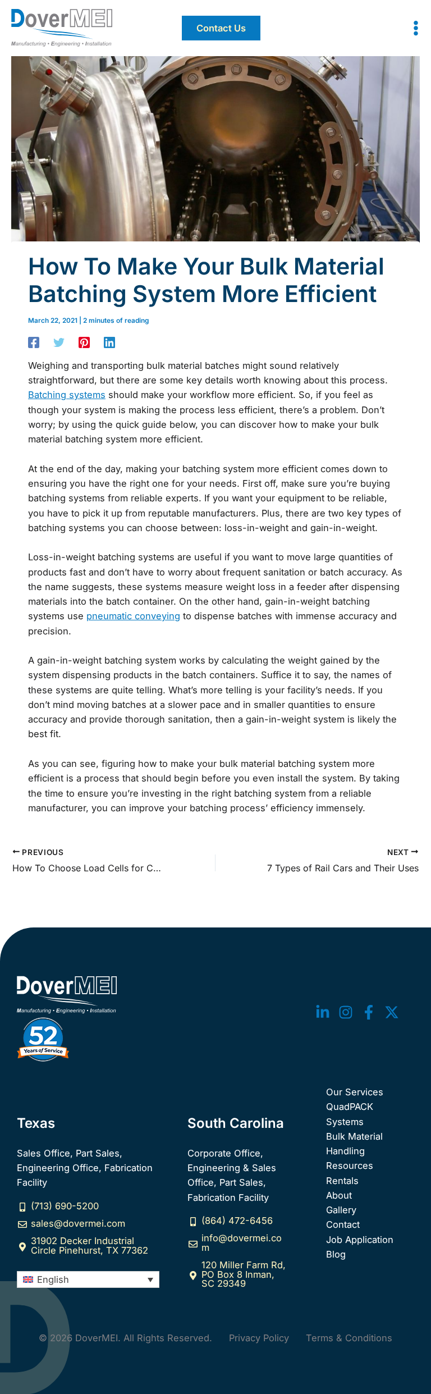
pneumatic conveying (133, 615)
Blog (336, 1254)
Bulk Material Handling (354, 1144)
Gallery (341, 1209)
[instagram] (345, 1012)
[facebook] (368, 1012)
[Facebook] (33, 342)
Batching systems (67, 394)
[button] (221, 28)
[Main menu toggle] (415, 28)
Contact (343, 1224)
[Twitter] (59, 342)
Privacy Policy (259, 1337)
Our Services (354, 1092)
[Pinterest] (84, 342)
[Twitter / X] (391, 1012)
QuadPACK (349, 1106)
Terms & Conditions (349, 1337)
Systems (345, 1121)
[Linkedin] (109, 342)
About (339, 1195)
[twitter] (322, 1012)
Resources (349, 1165)
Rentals (342, 1180)
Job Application (359, 1239)
